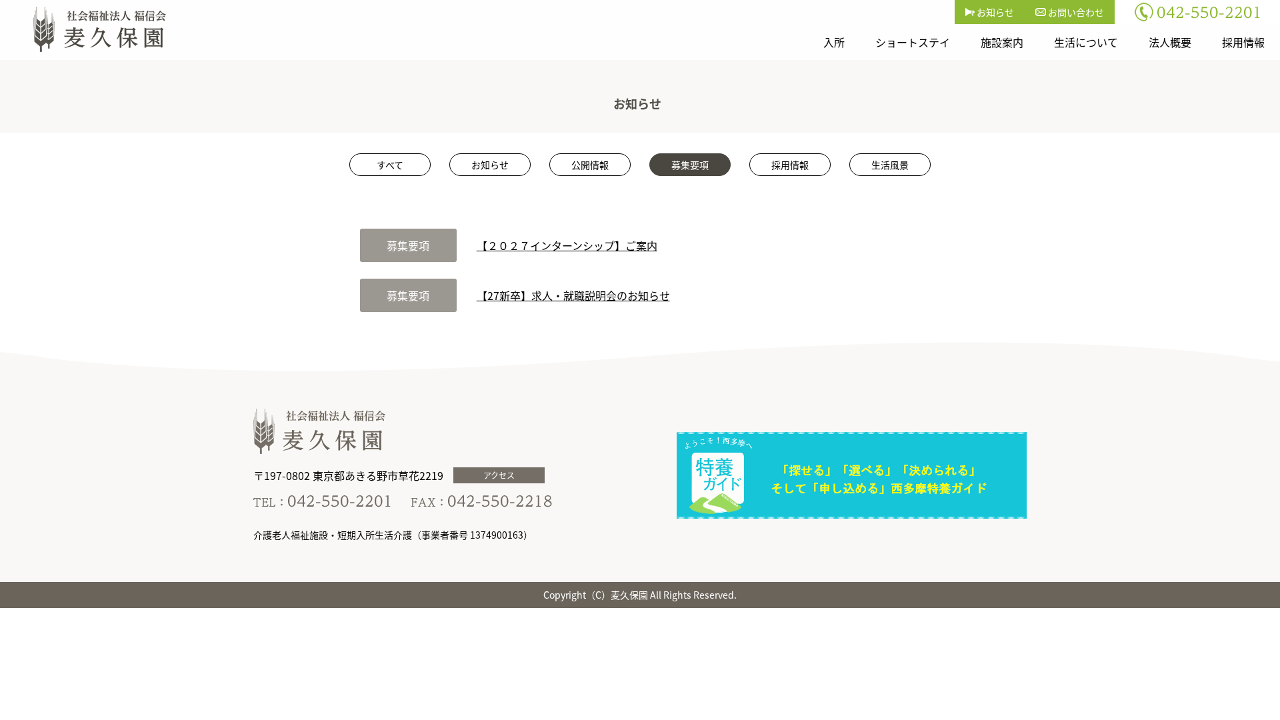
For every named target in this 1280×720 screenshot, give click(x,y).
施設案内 (1002, 42)
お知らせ (994, 12)
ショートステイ (912, 42)
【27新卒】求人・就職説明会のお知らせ (573, 295)
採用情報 (1243, 42)
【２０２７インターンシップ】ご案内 (567, 245)
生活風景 (890, 164)
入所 (834, 42)
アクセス (499, 475)
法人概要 (1170, 42)
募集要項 (690, 164)
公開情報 (590, 164)
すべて (390, 164)
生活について (1086, 42)
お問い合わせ (1075, 12)
